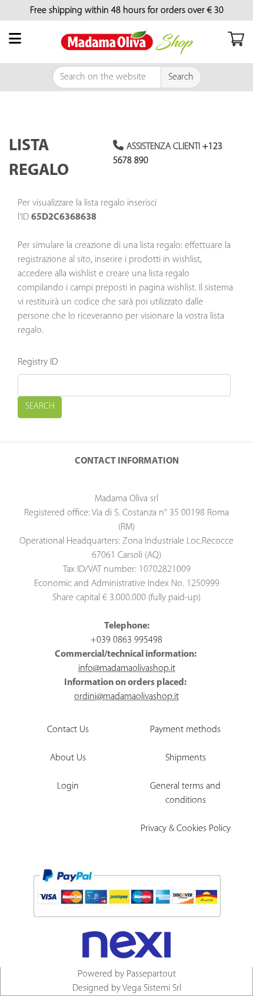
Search (39, 406)
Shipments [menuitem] (185, 758)
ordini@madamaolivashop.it (126, 696)
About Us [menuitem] (68, 758)
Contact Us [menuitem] (68, 729)
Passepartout (151, 974)
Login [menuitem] (68, 786)
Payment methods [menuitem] (185, 729)
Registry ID (38, 362)
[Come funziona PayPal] (127, 893)
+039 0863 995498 (126, 640)
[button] (181, 77)
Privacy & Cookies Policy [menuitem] (186, 828)
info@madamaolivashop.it (126, 668)
